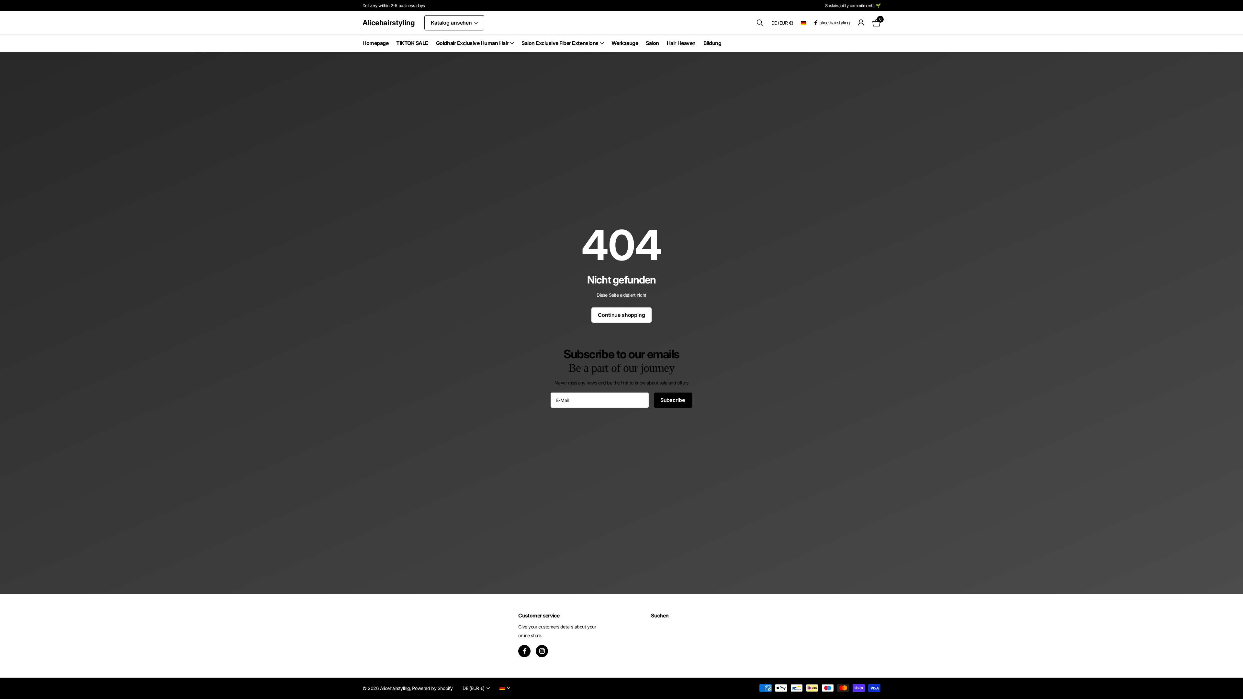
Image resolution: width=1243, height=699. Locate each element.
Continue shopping (621, 315)
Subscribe (673, 400)
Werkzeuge (624, 43)
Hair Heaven (681, 43)
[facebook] (524, 651)
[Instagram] (542, 651)
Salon (652, 43)
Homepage (375, 43)
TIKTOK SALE (412, 43)
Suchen (659, 615)
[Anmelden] (861, 23)
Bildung (712, 43)
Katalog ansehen (452, 22)
